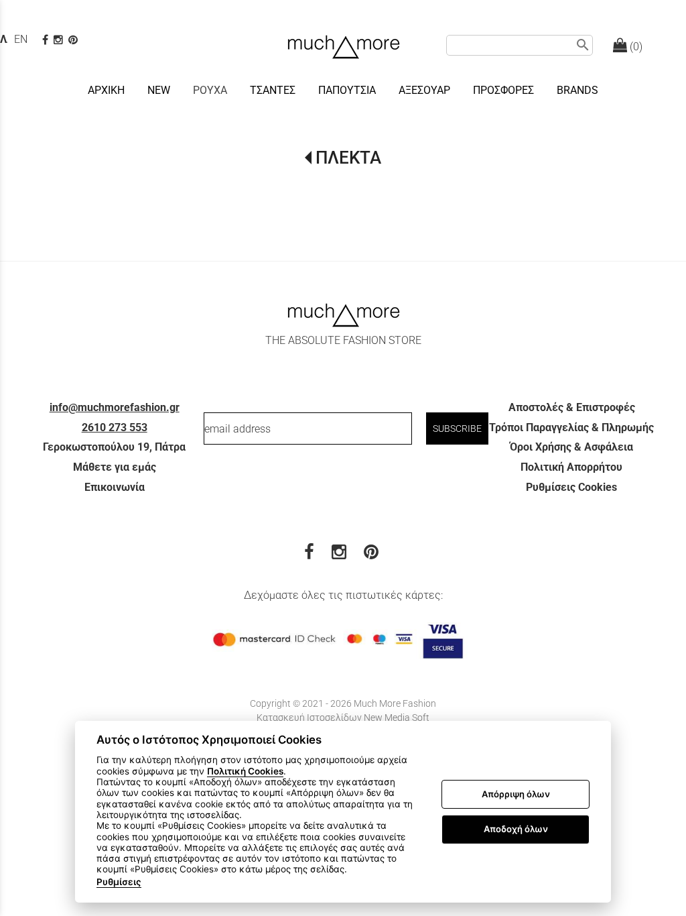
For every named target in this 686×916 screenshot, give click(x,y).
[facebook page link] (46, 40)
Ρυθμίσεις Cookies (571, 487)
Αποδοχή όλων (516, 828)
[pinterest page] (74, 40)
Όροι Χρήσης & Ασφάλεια (571, 447)
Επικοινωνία (114, 487)
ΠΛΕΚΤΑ (348, 158)
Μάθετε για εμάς (114, 467)
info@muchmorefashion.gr (115, 407)
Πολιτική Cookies (245, 771)
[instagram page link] (60, 40)
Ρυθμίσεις (118, 881)
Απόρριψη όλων (516, 794)
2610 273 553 (114, 427)
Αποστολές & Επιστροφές (571, 407)
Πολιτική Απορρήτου (571, 467)
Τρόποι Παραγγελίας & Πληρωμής (571, 427)
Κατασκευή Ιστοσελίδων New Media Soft (343, 717)
